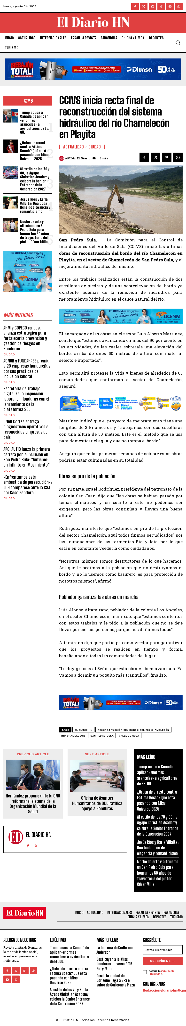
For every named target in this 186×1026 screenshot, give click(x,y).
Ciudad (9, 354)
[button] (178, 42)
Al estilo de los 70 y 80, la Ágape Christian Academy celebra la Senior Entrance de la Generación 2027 (34, 179)
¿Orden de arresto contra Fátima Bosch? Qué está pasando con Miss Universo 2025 (34, 150)
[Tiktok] (161, 6)
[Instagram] (152, 6)
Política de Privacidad (161, 972)
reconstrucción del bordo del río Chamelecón (133, 730)
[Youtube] (170, 6)
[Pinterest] (166, 157)
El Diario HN (86, 158)
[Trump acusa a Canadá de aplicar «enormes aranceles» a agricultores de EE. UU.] (10, 116)
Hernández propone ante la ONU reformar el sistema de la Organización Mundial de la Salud (33, 803)
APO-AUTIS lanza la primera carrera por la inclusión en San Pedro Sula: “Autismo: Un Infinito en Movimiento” (26, 457)
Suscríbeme (160, 961)
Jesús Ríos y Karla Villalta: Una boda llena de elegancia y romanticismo (35, 205)
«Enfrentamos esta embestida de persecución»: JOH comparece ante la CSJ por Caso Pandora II (27, 484)
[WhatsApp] (178, 157)
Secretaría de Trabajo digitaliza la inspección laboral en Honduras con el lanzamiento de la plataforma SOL (26, 399)
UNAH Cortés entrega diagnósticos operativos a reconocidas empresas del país (25, 429)
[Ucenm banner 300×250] (27, 295)
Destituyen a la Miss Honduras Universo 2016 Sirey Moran (114, 964)
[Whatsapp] (179, 6)
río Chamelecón (73, 735)
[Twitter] (143, 6)
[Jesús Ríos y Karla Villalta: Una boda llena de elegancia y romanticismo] (10, 202)
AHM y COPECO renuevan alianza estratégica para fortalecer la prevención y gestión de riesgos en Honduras (25, 338)
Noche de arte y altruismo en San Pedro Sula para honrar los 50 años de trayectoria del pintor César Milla (34, 231)
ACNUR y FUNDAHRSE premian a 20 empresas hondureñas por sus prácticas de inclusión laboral (27, 368)
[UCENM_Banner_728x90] (121, 327)
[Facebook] (135, 6)
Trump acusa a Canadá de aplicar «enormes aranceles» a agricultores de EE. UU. (34, 122)
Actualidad (73, 147)
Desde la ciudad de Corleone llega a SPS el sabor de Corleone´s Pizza (115, 980)
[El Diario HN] (62, 158)
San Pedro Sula (102, 735)
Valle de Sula (129, 735)
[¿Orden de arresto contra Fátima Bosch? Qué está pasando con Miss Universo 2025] (10, 146)
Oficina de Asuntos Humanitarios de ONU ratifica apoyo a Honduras (97, 803)
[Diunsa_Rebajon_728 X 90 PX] (93, 84)
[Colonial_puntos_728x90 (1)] (121, 414)
